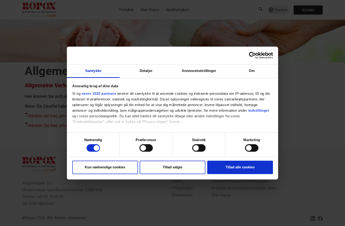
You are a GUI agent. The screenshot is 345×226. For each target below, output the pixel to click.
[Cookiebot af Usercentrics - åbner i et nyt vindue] (252, 55)
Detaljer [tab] (146, 71)
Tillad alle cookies (240, 167)
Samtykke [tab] (93, 71)
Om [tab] (252, 71)
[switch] (146, 148)
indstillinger (258, 110)
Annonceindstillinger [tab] (199, 71)
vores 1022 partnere (99, 93)
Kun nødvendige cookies (105, 167)
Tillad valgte (172, 167)
